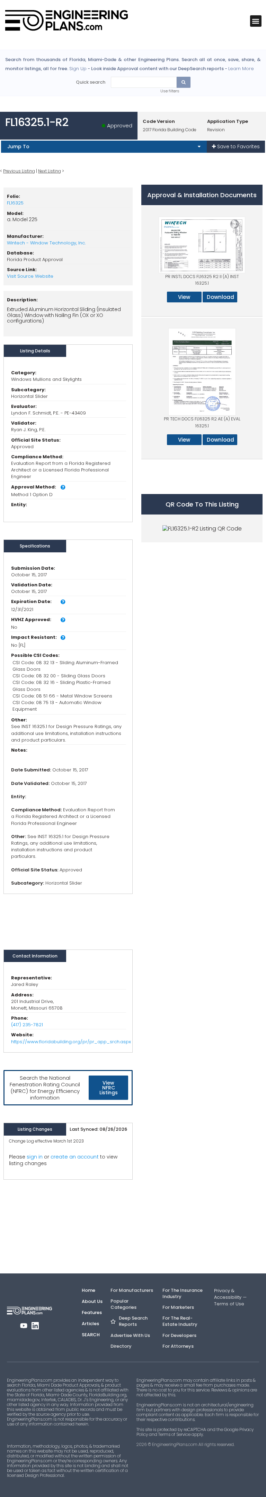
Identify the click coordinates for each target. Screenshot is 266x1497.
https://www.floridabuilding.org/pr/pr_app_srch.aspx (71, 1041)
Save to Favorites (238, 146)
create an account (75, 1156)
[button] (255, 21)
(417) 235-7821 (27, 1024)
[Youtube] (23, 1325)
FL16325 (15, 203)
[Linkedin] (35, 1325)
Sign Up (78, 69)
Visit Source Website (30, 276)
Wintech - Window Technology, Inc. (46, 243)
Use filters (169, 91)
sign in (35, 1156)
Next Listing (49, 171)
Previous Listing (19, 171)
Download (220, 297)
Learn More (241, 69)
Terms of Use (229, 1304)
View (184, 297)
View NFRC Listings (108, 1087)
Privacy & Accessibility (227, 1294)
